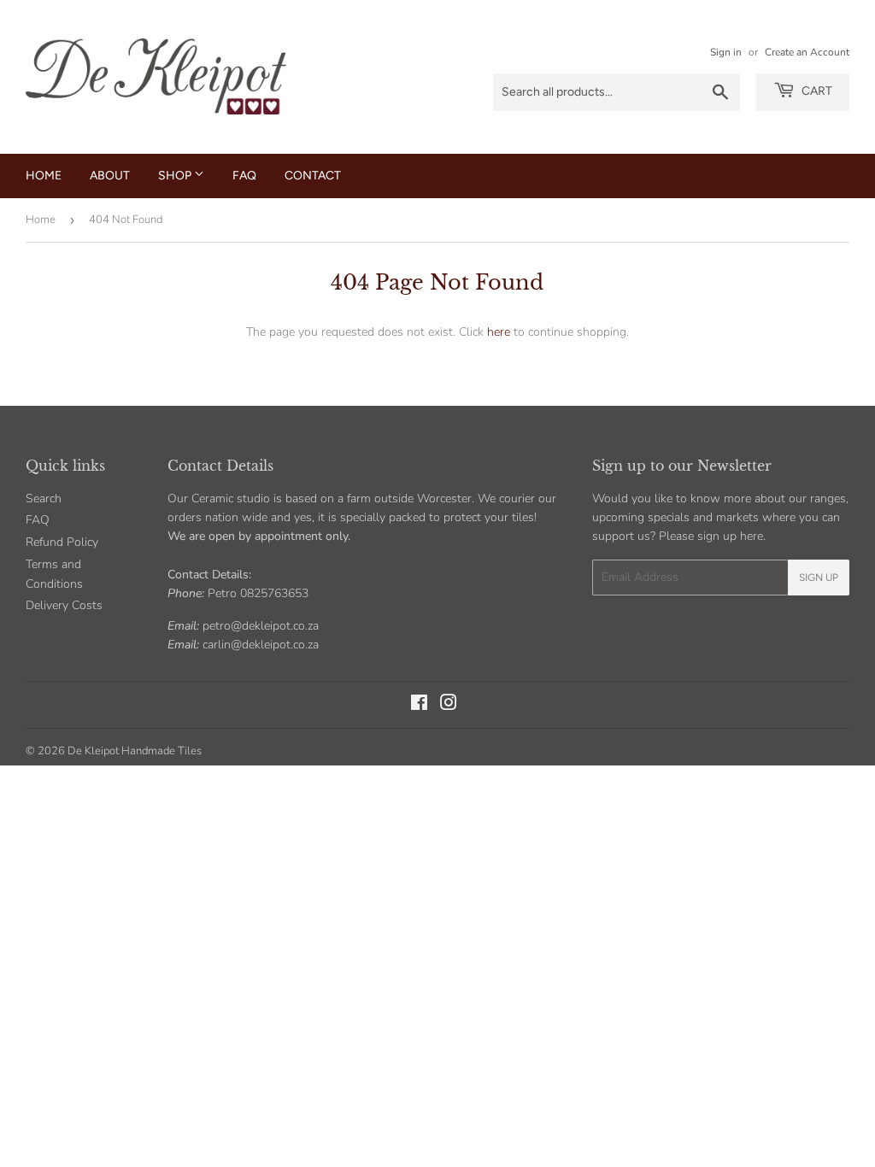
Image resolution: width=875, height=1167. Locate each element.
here (498, 332)
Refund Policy (62, 542)
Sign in (726, 52)
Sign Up (818, 578)
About (110, 175)
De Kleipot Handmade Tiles (135, 751)
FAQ (244, 175)
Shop (176, 175)
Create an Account (807, 52)
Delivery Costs (64, 605)
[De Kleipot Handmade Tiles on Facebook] (419, 705)
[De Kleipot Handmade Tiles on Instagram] (448, 705)
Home (44, 175)
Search (44, 498)
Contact (313, 175)
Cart (815, 91)
